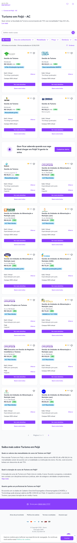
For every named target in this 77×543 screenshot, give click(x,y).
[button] (38, 32)
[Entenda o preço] (16, 173)
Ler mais (5, 23)
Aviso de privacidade (17, 515)
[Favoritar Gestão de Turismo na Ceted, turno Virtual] (33, 98)
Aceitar (67, 538)
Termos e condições (49, 515)
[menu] (73, 4)
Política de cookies (33, 515)
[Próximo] (48, 435)
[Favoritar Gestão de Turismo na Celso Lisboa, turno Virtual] (71, 53)
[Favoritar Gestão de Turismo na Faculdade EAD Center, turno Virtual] (33, 53)
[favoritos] (67, 4)
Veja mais (5, 479)
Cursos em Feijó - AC (10, 10)
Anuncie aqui (63, 515)
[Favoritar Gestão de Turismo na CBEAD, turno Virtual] (71, 98)
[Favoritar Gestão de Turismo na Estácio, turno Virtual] (33, 164)
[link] (9, 54)
